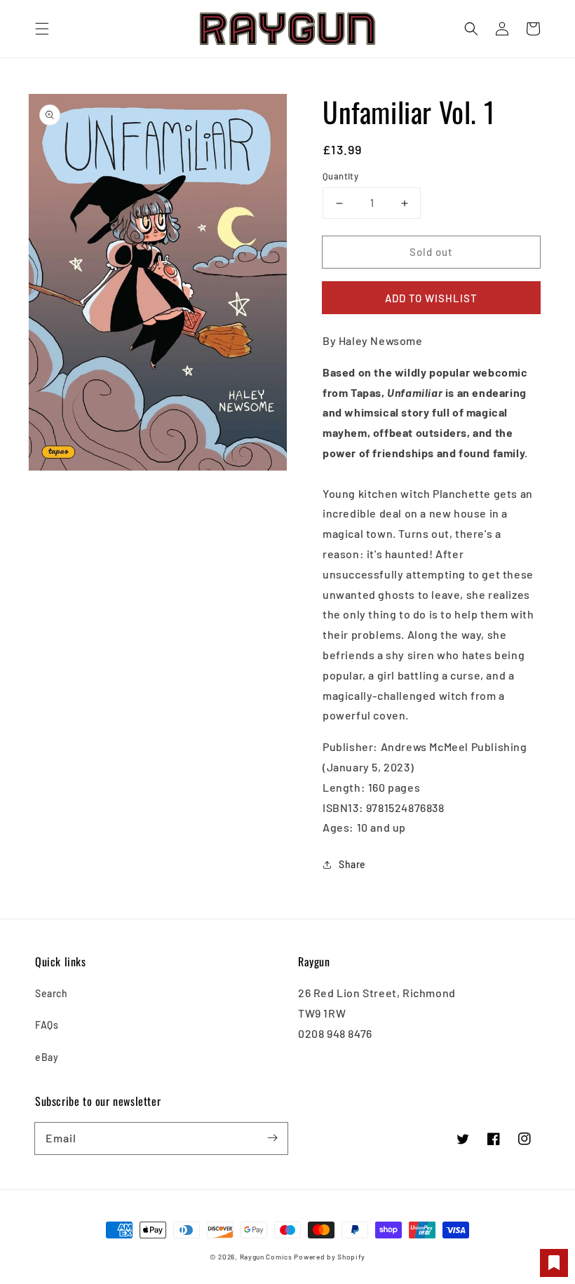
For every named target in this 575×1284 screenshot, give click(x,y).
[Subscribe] (272, 1138)
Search (51, 993)
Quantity (340, 176)
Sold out (431, 251)
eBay (46, 1057)
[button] (42, 28)
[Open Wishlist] (554, 1263)
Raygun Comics (266, 1256)
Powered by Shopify (329, 1256)
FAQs (46, 1025)
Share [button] (352, 864)
